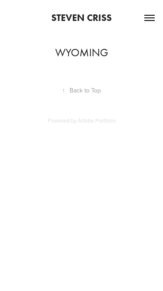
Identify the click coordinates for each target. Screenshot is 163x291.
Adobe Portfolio (97, 120)
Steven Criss (81, 18)
